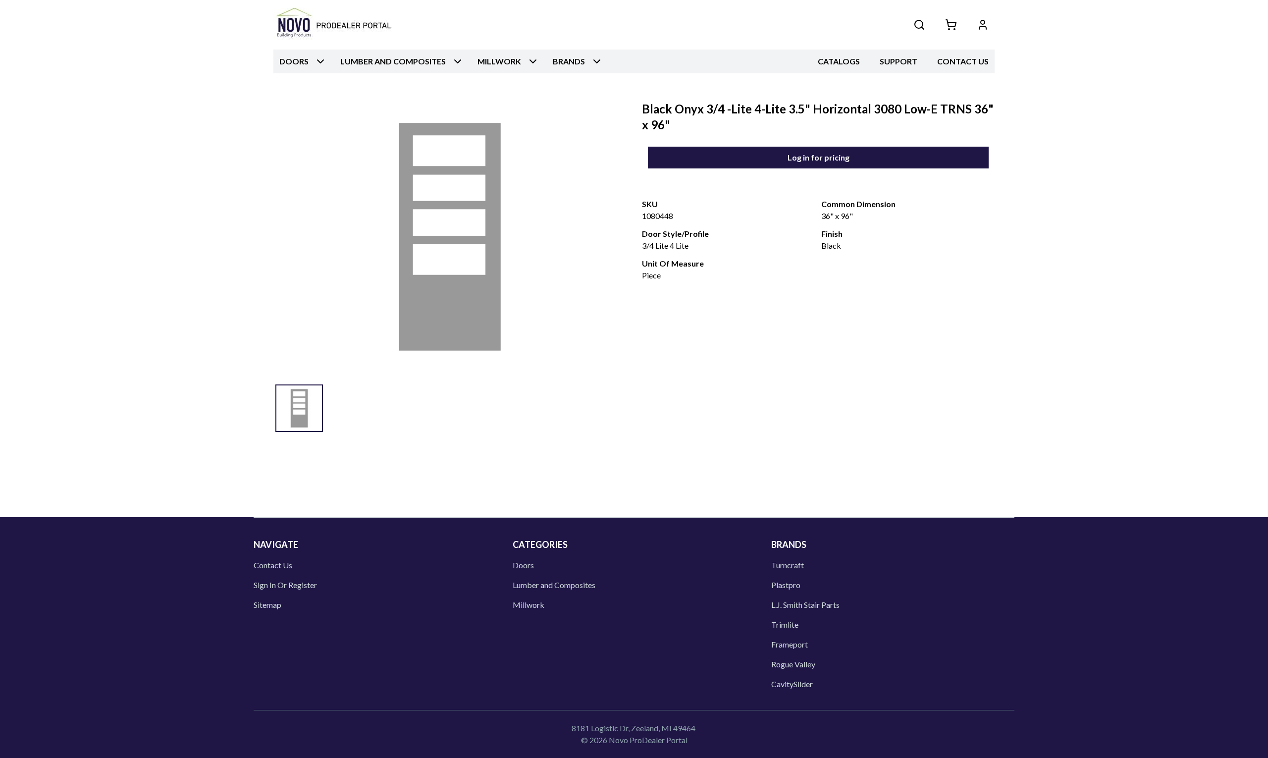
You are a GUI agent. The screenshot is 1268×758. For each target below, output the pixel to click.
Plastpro (785, 585)
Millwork (528, 604)
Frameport (789, 644)
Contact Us (963, 61)
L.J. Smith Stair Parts (805, 604)
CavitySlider (792, 684)
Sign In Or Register (285, 585)
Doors (523, 565)
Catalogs (839, 61)
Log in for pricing (818, 157)
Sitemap (267, 604)
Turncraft (787, 565)
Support (898, 61)
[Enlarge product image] (299, 408)
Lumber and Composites (554, 585)
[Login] (983, 25)
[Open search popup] (919, 25)
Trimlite (784, 624)
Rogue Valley (793, 664)
